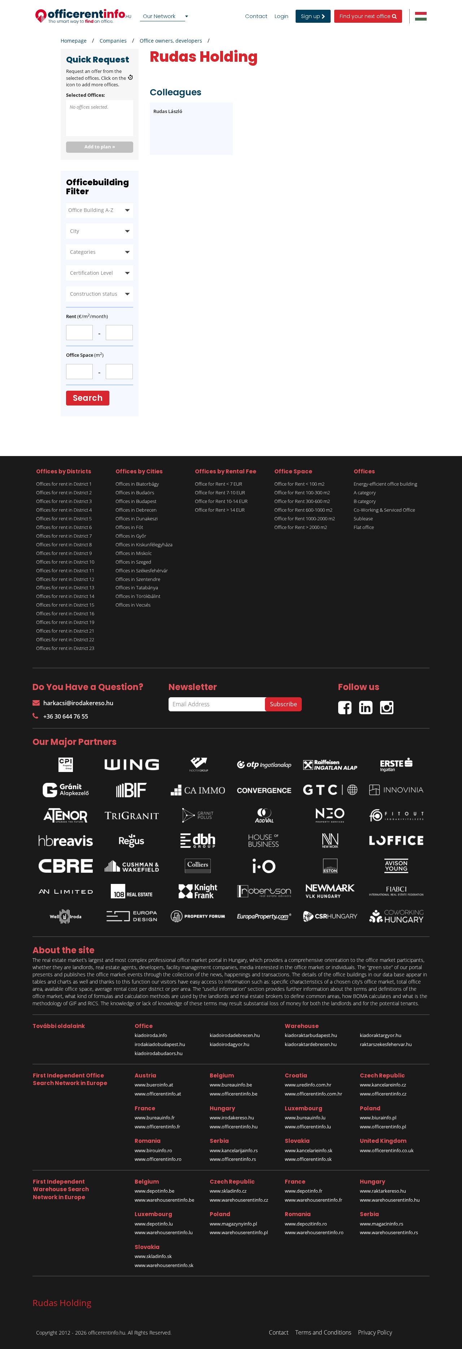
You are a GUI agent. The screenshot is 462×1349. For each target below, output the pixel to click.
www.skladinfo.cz (228, 1191)
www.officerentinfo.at (158, 1093)
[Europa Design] (131, 916)
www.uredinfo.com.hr (308, 1084)
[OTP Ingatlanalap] (264, 762)
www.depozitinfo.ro (306, 1223)
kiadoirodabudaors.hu (159, 1053)
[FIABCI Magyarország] (396, 891)
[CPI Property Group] (65, 763)
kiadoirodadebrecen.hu (235, 1035)
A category (365, 492)
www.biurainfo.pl (378, 1117)
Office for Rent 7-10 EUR (220, 492)
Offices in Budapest (136, 501)
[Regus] (131, 840)
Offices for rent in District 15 (65, 605)
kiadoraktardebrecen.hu (311, 1044)
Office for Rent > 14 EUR (220, 510)
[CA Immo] (197, 790)
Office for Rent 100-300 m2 (302, 492)
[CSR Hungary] (330, 916)
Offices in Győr (131, 536)
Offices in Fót (129, 527)
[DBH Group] (197, 840)
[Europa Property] (264, 916)
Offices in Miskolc (134, 553)
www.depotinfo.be (154, 1191)
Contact (256, 16)
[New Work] (330, 840)
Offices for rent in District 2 (64, 492)
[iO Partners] (264, 866)
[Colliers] (197, 866)
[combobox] (165, 16)
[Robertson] (264, 891)
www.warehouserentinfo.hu (390, 1200)
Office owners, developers (171, 40)
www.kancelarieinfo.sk (308, 1150)
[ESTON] (330, 866)
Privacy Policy (375, 1332)
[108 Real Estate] (131, 891)
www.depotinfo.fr (303, 1191)
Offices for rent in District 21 (65, 631)
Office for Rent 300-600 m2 (302, 501)
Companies (113, 40)
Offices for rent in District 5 (64, 518)
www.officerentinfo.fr (157, 1126)
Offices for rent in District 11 (65, 570)
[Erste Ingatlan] (396, 763)
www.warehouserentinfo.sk (164, 1265)
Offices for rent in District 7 (64, 536)
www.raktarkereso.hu (383, 1191)
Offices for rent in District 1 (64, 484)
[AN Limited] (65, 891)
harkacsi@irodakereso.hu (78, 703)
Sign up (311, 16)
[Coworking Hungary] (396, 916)
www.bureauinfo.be (231, 1084)
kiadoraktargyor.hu (380, 1035)
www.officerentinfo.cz (383, 1093)
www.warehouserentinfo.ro (314, 1232)
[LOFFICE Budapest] (396, 840)
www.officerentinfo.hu (234, 1126)
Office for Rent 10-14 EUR (221, 501)
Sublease (363, 518)
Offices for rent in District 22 (65, 639)
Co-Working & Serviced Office (384, 510)
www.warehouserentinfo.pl (239, 1232)
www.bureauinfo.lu (305, 1117)
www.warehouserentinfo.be (164, 1200)
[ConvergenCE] (264, 790)
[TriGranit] (131, 815)
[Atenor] (65, 815)
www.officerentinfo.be (233, 1093)
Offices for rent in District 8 (64, 544)
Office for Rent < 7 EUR (218, 484)
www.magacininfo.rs (381, 1223)
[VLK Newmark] (330, 891)
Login (281, 16)
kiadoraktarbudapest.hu (311, 1035)
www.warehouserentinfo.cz (239, 1200)
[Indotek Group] (197, 763)
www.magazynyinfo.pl (233, 1223)
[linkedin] (369, 704)
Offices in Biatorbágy (137, 484)
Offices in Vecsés (133, 605)
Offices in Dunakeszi (137, 518)
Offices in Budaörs (135, 492)
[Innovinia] (396, 790)
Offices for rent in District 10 (65, 562)
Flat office (364, 527)
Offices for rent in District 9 (64, 553)
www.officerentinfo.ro (158, 1159)
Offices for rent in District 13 (65, 587)
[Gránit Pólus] (197, 815)
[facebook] (348, 704)
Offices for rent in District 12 (65, 579)
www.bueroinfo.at (154, 1084)
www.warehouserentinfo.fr (313, 1200)
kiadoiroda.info (151, 1035)
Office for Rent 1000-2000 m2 (304, 518)
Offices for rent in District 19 (65, 622)
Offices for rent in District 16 (65, 613)
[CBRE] (65, 866)
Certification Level (91, 272)
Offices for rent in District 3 (64, 501)
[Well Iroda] (65, 916)
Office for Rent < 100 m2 (299, 484)
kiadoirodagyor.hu (229, 1044)
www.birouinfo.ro (153, 1150)
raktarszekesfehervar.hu (386, 1044)
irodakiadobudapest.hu (160, 1044)
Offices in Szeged (133, 562)
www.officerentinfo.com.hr (313, 1093)
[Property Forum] (197, 916)
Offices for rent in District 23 (65, 648)
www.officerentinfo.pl (383, 1126)
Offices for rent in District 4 (64, 510)
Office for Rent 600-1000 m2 (303, 510)
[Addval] (264, 815)
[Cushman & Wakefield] (131, 866)
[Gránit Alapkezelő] (65, 790)
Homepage (74, 40)
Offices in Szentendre (138, 579)
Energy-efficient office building (385, 484)
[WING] (131, 763)
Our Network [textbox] (159, 16)
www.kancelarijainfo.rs (234, 1150)
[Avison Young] (396, 866)
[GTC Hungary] (330, 790)
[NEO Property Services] (330, 815)
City (74, 230)
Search (88, 398)
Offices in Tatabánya (137, 587)
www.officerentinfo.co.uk (387, 1150)
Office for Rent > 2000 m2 (300, 527)
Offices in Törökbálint (138, 596)
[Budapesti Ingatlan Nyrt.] (131, 790)
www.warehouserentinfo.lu (164, 1232)
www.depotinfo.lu (154, 1223)
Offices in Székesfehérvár (142, 570)
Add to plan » (99, 146)
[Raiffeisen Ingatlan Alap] (330, 762)
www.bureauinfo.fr (155, 1117)
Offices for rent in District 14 (65, 596)
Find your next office (366, 16)
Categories (83, 251)
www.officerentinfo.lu (308, 1126)
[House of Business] (264, 840)
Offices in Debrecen (136, 510)
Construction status (93, 293)
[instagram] (388, 704)
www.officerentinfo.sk (308, 1159)
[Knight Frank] (197, 891)
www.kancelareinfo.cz (383, 1084)
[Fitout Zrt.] (396, 815)
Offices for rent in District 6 (64, 527)
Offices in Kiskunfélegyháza (144, 544)
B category (365, 501)
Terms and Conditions (323, 1332)
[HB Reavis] (65, 840)
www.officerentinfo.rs (233, 1159)
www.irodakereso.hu (232, 1117)
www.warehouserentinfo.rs (389, 1232)
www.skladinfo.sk (153, 1256)
